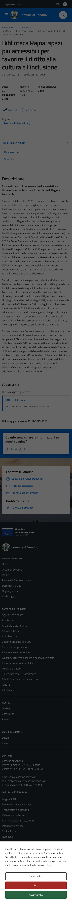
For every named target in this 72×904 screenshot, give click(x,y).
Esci (36, 885)
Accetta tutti (36, 895)
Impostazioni (36, 876)
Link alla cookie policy (39, 865)
